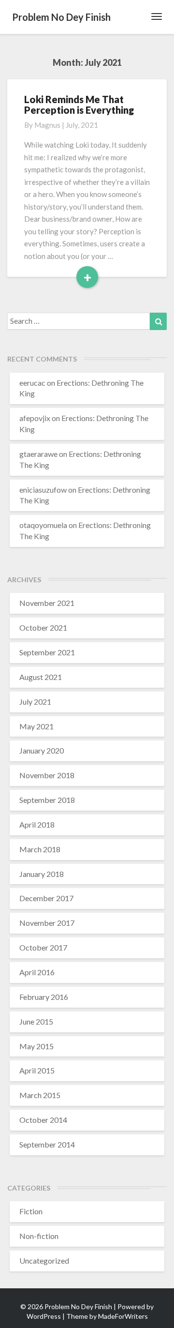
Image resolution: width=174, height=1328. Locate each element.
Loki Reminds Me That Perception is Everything (79, 104)
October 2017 (43, 947)
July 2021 (35, 701)
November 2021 (46, 602)
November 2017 (46, 922)
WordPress (44, 1316)
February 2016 (43, 996)
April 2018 (37, 824)
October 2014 (43, 1119)
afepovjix (34, 418)
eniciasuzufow (43, 489)
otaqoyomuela (43, 524)
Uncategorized (44, 1260)
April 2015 (37, 1070)
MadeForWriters (123, 1316)
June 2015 (36, 1021)
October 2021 (43, 627)
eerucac (32, 382)
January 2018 (41, 873)
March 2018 (39, 849)
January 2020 (41, 750)
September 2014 (47, 1144)
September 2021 (47, 652)
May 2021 (36, 726)
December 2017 (46, 898)
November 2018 (46, 775)
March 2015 (39, 1095)
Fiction (31, 1211)
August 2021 (40, 676)
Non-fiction (38, 1235)
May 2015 (36, 1046)
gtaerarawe (38, 453)
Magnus (47, 125)
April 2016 (37, 972)
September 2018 (47, 799)
